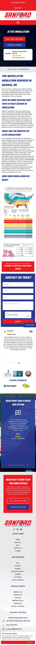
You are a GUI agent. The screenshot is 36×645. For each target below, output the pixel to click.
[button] (18, 8)
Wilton (26, 170)
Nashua (27, 168)
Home (9, 69)
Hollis (16, 170)
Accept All (29, 642)
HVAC (14, 69)
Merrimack (5, 172)
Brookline (21, 170)
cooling (28, 149)
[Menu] (18, 22)
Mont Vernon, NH (16, 172)
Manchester (10, 170)
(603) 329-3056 (18, 125)
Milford (31, 170)
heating (21, 149)
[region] (18, 638)
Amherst (4, 170)
